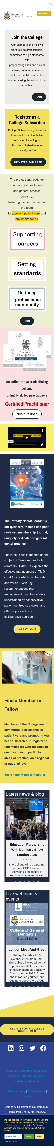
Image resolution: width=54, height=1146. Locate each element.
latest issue (27, 629)
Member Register (34, 1076)
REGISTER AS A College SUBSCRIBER (27, 1030)
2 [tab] (20, 881)
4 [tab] (29, 881)
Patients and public (27, 1081)
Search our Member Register (24, 774)
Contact (27, 1096)
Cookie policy (36, 1091)
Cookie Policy (11, 1141)
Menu (45, 13)
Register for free (28, 162)
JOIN (39, 97)
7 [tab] (38, 986)
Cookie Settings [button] (13, 1136)
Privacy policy (16, 1091)
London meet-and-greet (27, 949)
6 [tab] (38, 881)
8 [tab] (42, 986)
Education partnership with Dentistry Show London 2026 (27, 850)
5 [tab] (33, 881)
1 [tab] (15, 881)
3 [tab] (24, 881)
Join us (12, 1071)
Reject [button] (39, 1136)
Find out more (27, 414)
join (27, 321)
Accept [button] (29, 1136)
